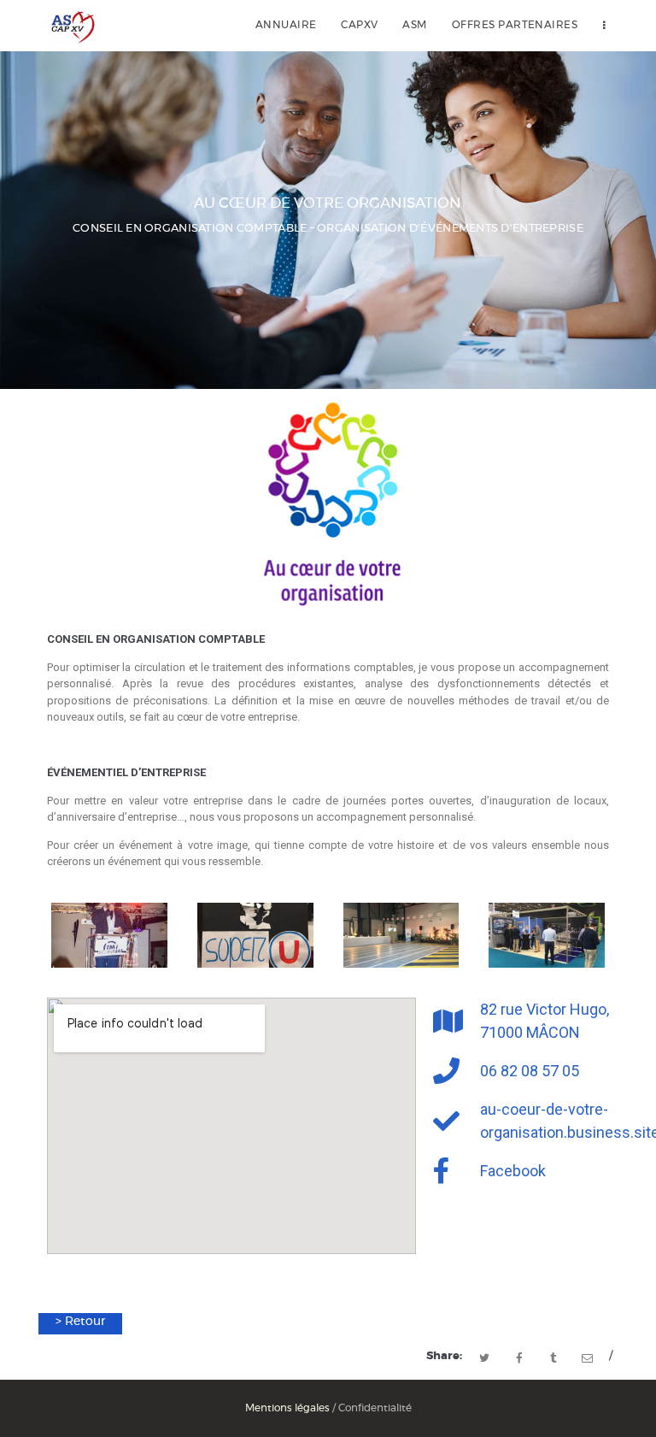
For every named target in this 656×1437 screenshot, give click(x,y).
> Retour (80, 1322)
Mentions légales (287, 1408)
